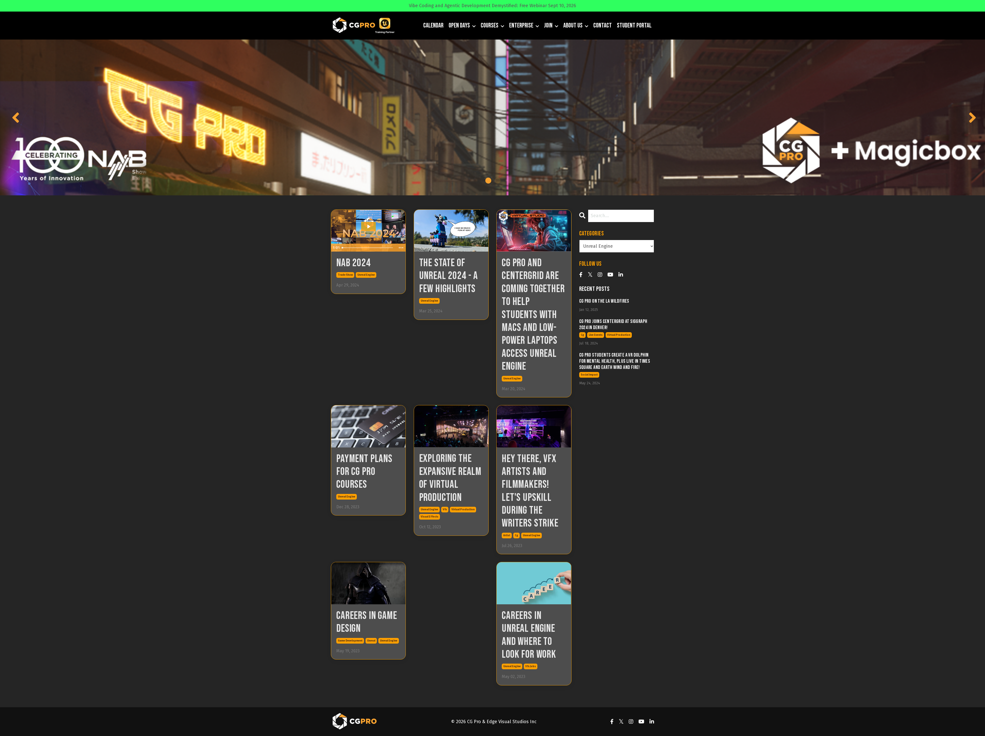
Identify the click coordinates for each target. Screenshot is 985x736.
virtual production (463, 509)
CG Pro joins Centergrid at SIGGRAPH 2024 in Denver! (613, 324)
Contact (602, 26)
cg (516, 535)
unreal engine (366, 274)
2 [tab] (497, 180)
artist (506, 535)
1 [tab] (487, 180)
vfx (445, 509)
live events (596, 335)
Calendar (433, 26)
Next (970, 117)
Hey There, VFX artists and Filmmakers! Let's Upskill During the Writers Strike (530, 491)
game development (350, 640)
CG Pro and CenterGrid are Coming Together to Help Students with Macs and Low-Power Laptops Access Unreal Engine (533, 315)
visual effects (429, 516)
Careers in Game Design (366, 622)
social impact (589, 374)
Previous (14, 117)
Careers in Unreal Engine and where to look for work (529, 635)
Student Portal (634, 26)
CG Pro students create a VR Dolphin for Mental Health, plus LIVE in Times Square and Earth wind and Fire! (614, 361)
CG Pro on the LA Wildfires (604, 301)
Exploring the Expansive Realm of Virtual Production (450, 478)
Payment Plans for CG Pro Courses (364, 472)
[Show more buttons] (401, 248)
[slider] (368, 248)
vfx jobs (530, 666)
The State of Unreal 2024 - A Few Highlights (448, 276)
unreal (371, 640)
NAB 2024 (353, 263)
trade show (345, 274)
